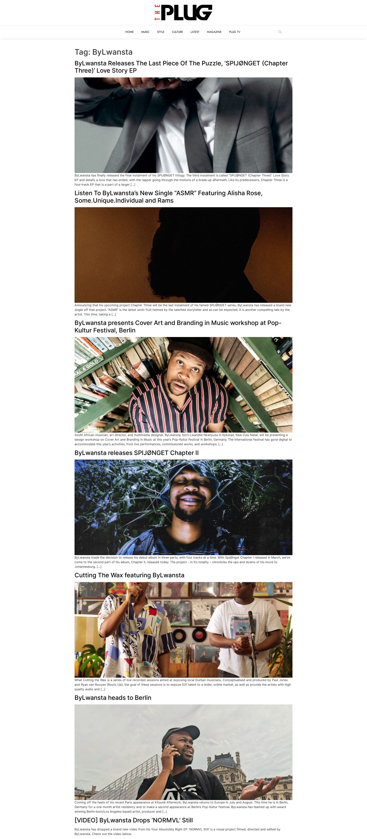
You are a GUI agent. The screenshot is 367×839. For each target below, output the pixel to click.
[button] (280, 32)
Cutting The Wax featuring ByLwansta (129, 575)
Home (129, 32)
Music (145, 32)
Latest (195, 32)
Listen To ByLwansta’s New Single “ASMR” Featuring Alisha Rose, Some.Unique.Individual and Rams (169, 196)
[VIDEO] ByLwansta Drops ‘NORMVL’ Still (134, 820)
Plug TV (234, 32)
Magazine (214, 32)
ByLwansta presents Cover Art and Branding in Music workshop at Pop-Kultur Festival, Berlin (178, 326)
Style (160, 32)
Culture (177, 32)
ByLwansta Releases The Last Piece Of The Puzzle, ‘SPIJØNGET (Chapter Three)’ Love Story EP (181, 66)
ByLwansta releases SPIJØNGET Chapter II (137, 452)
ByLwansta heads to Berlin (113, 697)
